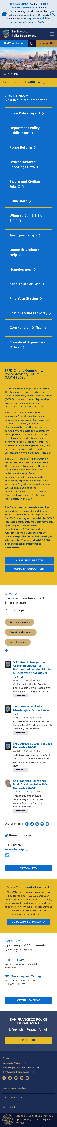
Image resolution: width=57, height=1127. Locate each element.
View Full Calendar (28, 1000)
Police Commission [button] (12, 1098)
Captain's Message (20, 632)
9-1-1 (23, 1063)
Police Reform (21, 147)
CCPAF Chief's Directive (29, 561)
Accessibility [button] (9, 1107)
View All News (28, 868)
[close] (52, 14)
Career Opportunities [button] (14, 1088)
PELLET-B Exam (14, 960)
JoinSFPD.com (34, 82)
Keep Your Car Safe (25, 284)
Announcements (18, 622)
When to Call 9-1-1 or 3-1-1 (27, 218)
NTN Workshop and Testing (23, 976)
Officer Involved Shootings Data (23, 165)
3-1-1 (31, 1072)
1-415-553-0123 (33, 1067)
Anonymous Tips (23, 235)
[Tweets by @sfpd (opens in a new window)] (7, 857)
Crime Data (18, 201)
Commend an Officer (26, 328)
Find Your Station (14, 43)
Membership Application (34, 569)
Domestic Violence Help (24, 252)
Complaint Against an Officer (27, 345)
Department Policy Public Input (25, 130)
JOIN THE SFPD (35, 1040)
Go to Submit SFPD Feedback (28, 922)
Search (32, 42)
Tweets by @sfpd (16, 850)
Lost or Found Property (28, 313)
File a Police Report (20, 4)
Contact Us (46, 43)
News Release (17, 642)
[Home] (7, 34)
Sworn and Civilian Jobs (28, 184)
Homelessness (21, 269)
